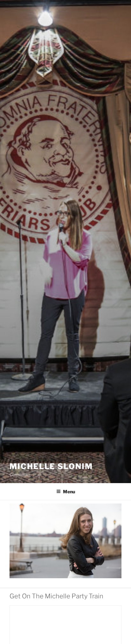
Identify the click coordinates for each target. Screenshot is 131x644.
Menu (69, 491)
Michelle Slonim (51, 466)
